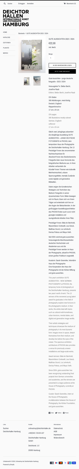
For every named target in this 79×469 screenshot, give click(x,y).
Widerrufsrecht (59, 437)
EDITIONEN (6, 42)
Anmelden (30, 3)
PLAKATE (6, 48)
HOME (5, 32)
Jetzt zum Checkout (62, 71)
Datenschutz (58, 428)
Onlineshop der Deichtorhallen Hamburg (27, 461)
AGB (55, 431)
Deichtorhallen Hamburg (12, 431)
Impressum (58, 434)
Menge (51, 54)
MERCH (5, 53)
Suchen (6, 428)
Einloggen (21, 3)
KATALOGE (6, 37)
